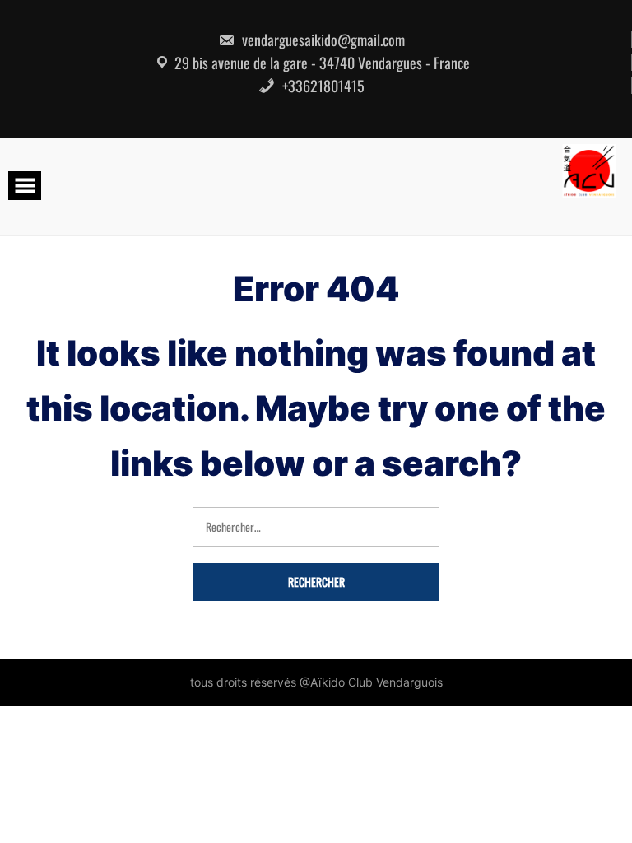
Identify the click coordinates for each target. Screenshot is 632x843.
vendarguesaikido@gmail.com (322, 39)
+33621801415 (322, 85)
